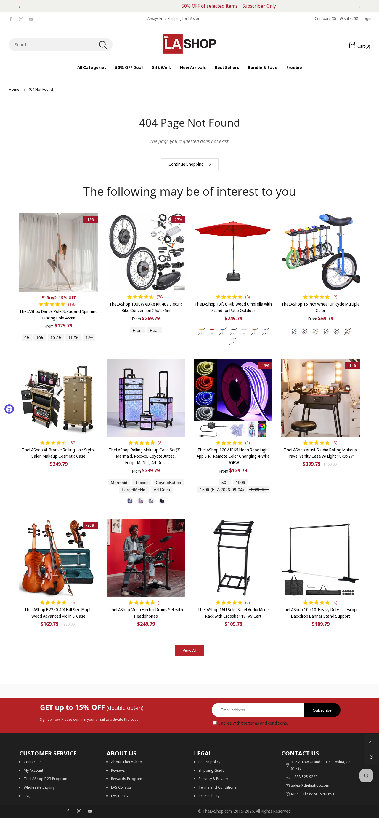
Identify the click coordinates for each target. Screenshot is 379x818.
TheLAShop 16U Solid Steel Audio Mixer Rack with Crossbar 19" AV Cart (233, 613)
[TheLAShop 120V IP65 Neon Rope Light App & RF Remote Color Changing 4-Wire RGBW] (233, 398)
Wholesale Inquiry (39, 787)
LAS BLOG (119, 795)
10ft (39, 338)
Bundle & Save (262, 67)
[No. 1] (130, 500)
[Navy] (265, 331)
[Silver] (336, 331)
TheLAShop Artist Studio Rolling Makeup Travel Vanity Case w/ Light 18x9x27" (320, 453)
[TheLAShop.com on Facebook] (68, 811)
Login (366, 18)
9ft (26, 338)
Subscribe (322, 710)
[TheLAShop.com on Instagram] (79, 811)
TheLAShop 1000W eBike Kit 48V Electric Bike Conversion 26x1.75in (145, 307)
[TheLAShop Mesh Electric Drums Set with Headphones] (146, 558)
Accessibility (208, 795)
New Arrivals (193, 67)
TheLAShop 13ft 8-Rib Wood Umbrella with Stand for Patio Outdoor (233, 307)
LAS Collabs (121, 787)
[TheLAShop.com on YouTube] (90, 811)
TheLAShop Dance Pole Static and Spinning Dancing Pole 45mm (58, 315)
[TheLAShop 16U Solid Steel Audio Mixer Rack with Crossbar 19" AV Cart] (233, 558)
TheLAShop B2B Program (45, 778)
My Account (33, 770)
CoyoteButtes (168, 482)
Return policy (209, 761)
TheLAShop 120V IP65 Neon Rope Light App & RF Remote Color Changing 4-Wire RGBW (233, 456)
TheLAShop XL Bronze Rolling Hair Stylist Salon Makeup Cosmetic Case (58, 453)
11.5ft (73, 338)
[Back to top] (371, 741)
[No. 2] (140, 500)
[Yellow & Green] (315, 331)
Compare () (325, 18)
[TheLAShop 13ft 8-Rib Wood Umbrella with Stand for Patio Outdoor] (233, 252)
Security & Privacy (213, 778)
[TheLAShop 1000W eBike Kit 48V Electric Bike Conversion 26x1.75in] (146, 252)
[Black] (233, 331)
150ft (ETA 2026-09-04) (222, 490)
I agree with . (253, 723)
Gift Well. (161, 67)
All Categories (91, 67)
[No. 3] (151, 500)
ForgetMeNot (134, 490)
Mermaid (119, 482)
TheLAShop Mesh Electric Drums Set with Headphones (146, 613)
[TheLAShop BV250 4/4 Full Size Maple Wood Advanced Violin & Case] (58, 558)
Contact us (33, 761)
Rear (154, 330)
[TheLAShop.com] (189, 44)
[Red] (212, 331)
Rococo (141, 482)
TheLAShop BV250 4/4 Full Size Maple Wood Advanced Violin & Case (58, 613)
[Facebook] (11, 18)
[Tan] (254, 331)
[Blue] (222, 331)
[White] (244, 331)
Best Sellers (227, 67)
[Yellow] (347, 331)
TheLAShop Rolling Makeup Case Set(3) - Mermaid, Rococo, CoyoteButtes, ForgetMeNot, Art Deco (146, 456)
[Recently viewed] (371, 757)
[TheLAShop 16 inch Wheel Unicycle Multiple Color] (320, 252)
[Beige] (201, 331)
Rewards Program (126, 778)
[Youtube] (31, 18)
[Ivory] (233, 341)
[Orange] (326, 331)
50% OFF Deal (129, 67)
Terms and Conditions (217, 787)
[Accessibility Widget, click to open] (9, 409)
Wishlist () (349, 18)
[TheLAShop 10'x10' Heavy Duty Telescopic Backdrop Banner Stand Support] (320, 558)
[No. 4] (162, 500)
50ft (225, 482)
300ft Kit (258, 490)
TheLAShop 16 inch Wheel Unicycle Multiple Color (320, 307)
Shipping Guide (211, 770)
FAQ (27, 795)
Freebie (294, 67)
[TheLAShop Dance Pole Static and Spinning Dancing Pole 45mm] (58, 252)
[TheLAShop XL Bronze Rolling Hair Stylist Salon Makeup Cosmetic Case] (58, 398)
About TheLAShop (126, 761)
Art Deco (162, 490)
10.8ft (55, 338)
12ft (89, 338)
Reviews (118, 770)
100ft (240, 482)
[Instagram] (21, 18)
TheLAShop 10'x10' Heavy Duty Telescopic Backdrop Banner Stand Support (320, 613)
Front (138, 330)
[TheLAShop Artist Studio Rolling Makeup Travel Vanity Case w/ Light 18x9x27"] (320, 398)
